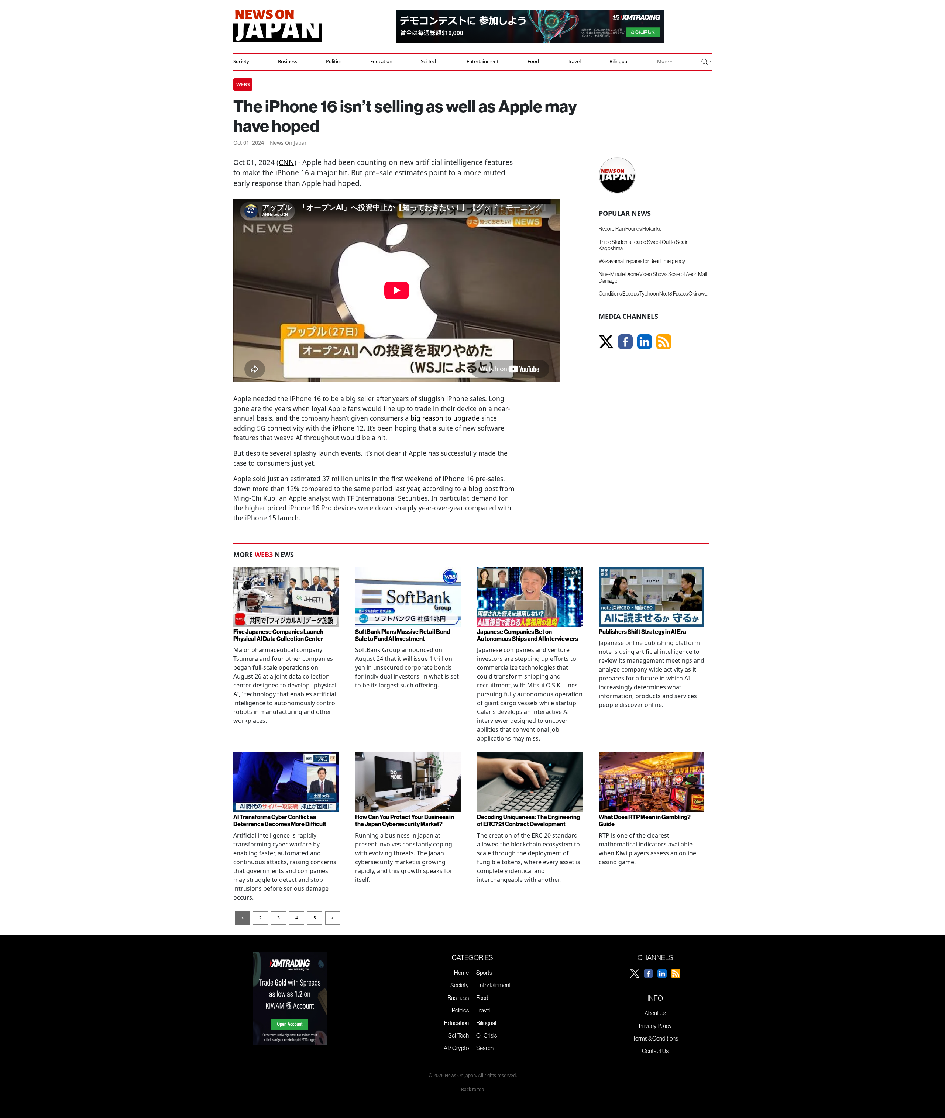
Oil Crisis (486, 1035)
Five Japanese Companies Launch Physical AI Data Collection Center (278, 635)
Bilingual (618, 61)
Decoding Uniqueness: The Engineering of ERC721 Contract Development (528, 820)
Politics (333, 61)
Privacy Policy (655, 1025)
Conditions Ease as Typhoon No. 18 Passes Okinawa (653, 293)
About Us (655, 1013)
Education (381, 61)
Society (241, 61)
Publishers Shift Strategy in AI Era (642, 631)
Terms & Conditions (655, 1038)
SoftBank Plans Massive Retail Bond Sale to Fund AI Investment (402, 635)
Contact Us (655, 1051)
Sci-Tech (429, 61)
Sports (484, 972)
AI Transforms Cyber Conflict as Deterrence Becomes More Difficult (279, 820)
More (663, 61)
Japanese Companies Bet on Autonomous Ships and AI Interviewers (527, 635)
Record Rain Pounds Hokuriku (630, 228)
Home (461, 972)
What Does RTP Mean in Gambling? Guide (645, 820)
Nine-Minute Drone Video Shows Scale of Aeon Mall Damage (653, 277)
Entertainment (483, 61)
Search (485, 1048)
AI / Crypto (456, 1048)
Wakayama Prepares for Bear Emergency (642, 261)
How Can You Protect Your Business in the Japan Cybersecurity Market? (404, 820)
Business (287, 61)
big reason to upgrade (445, 418)
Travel (574, 61)
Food (533, 61)
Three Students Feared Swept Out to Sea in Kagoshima (643, 245)
